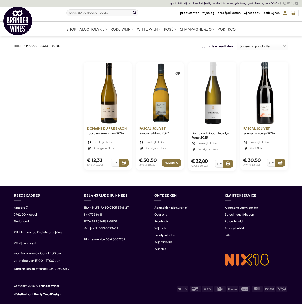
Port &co (227, 29)
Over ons (160, 214)
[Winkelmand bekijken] (292, 13)
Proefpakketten (165, 235)
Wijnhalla (160, 228)
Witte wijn (147, 29)
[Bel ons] (292, 3)
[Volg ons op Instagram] (284, 3)
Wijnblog (160, 249)
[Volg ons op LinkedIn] (296, 3)
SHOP (71, 29)
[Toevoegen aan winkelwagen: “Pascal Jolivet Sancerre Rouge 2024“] (280, 163)
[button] (285, 13)
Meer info (171, 162)
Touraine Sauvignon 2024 (105, 133)
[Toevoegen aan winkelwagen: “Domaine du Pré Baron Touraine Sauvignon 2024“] (124, 163)
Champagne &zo (196, 29)
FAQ (228, 235)
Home (18, 46)
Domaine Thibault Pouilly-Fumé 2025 (210, 135)
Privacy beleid (234, 228)
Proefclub (161, 221)
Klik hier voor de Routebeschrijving (38, 232)
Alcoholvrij (92, 29)
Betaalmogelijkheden (239, 214)
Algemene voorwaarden (242, 208)
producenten (189, 13)
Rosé (169, 29)
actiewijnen (271, 13)
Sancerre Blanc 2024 (154, 133)
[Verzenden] (134, 12)
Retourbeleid (234, 221)
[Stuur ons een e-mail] (288, 3)
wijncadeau (252, 13)
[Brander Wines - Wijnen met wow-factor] (31, 21)
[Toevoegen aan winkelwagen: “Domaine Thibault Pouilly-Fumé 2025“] (228, 164)
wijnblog (208, 13)
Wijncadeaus (163, 242)
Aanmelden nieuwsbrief (170, 208)
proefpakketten (229, 13)
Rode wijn (121, 29)
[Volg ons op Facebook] (280, 3)
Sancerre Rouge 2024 (259, 133)
